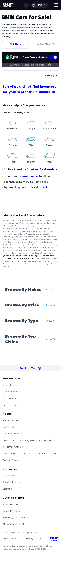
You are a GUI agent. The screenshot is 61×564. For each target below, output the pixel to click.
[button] (26, 5)
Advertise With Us (13, 447)
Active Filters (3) (46, 44)
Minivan (31, 162)
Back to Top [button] (28, 368)
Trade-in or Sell (12, 391)
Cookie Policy (11, 460)
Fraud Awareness (12, 433)
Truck (13, 162)
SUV (31, 145)
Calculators (9, 475)
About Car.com (11, 420)
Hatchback (13, 128)
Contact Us (9, 427)
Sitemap (7, 489)
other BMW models (44, 169)
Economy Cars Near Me (16, 517)
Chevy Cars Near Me (14, 524)
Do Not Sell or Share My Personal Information (29, 440)
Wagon (49, 145)
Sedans (13, 145)
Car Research (10, 405)
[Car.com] (8, 5)
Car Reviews (9, 398)
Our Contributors (12, 482)
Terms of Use (10, 538)
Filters (17, 44)
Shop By (7, 385)
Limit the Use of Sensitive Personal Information (30, 453)
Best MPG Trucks (12, 511)
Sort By (49, 75)
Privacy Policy (33, 538)
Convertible (49, 128)
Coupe (31, 128)
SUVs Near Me (10, 504)
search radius (29, 176)
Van (49, 162)
